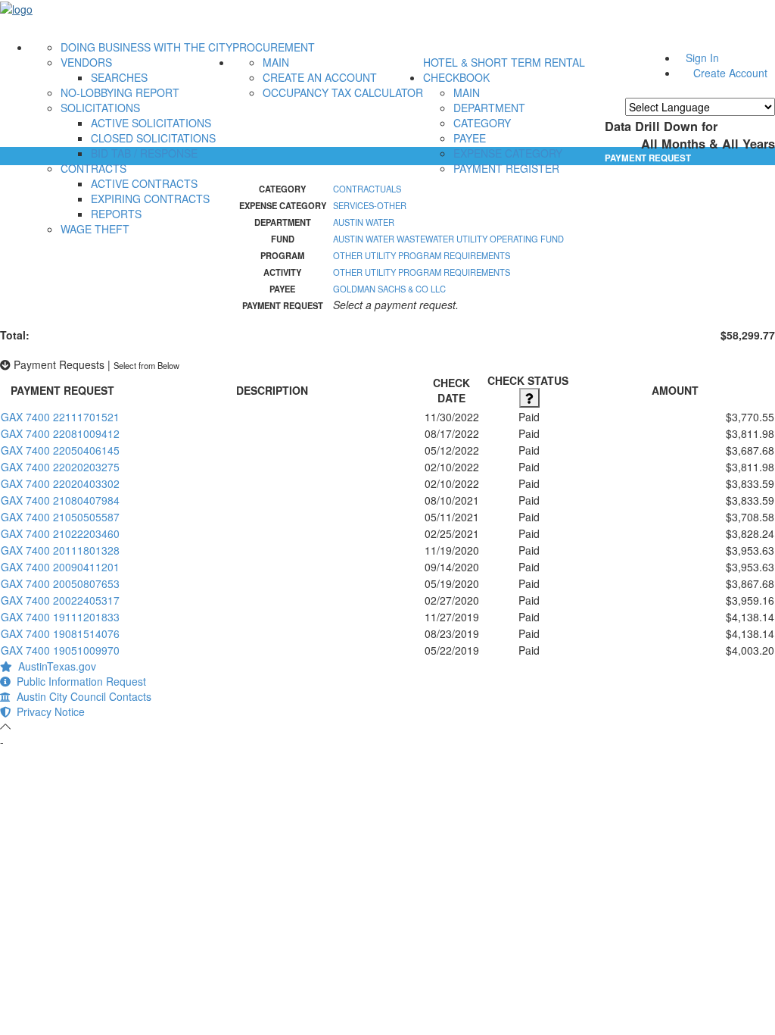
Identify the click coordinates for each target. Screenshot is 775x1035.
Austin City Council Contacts (81, 696)
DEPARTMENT (489, 107)
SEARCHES (119, 77)
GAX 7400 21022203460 (60, 533)
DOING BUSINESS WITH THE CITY (146, 47)
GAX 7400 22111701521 (60, 416)
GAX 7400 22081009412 (60, 433)
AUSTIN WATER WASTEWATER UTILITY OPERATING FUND (448, 239)
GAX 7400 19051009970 (60, 650)
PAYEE (469, 137)
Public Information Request (78, 681)
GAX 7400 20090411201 (60, 566)
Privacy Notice (48, 711)
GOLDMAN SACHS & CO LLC (389, 289)
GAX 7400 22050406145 (60, 450)
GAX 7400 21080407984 (60, 500)
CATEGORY (482, 122)
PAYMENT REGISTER (506, 168)
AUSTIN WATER (363, 222)
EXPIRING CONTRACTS (150, 198)
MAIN (276, 62)
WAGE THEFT (95, 228)
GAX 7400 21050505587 (60, 516)
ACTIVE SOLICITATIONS (151, 122)
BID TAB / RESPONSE (144, 153)
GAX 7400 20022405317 (60, 600)
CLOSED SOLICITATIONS (153, 137)
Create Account (730, 72)
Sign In (702, 57)
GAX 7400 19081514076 (60, 633)
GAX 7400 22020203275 (60, 466)
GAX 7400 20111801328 (60, 550)
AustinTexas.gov (54, 666)
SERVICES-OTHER (369, 205)
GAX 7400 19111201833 (60, 616)
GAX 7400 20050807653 (60, 583)
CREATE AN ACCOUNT (320, 77)
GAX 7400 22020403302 (60, 483)
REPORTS (116, 213)
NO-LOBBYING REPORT (120, 92)
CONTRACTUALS (367, 189)
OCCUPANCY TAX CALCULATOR (343, 92)
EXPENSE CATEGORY (507, 153)
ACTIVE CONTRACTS (144, 183)
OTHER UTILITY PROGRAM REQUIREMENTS (421, 255)
